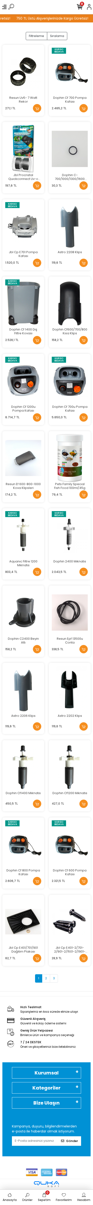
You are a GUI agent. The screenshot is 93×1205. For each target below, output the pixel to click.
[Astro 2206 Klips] (23, 690)
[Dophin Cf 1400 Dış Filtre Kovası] (23, 303)
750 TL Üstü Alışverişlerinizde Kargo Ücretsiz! (49, 18)
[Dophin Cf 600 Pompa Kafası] (70, 844)
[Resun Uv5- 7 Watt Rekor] (23, 72)
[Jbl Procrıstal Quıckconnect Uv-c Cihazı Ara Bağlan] (23, 149)
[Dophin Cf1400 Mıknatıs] (23, 767)
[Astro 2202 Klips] (70, 690)
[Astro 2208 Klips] (70, 226)
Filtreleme (36, 36)
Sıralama (57, 36)
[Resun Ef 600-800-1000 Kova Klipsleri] (23, 458)
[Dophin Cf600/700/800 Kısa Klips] (70, 303)
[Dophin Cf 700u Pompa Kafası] (70, 381)
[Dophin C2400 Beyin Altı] (23, 612)
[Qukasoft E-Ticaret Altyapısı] (46, 1184)
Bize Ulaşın (46, 1103)
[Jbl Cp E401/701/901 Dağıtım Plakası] (23, 922)
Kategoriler (46, 1087)
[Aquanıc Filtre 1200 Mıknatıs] (23, 535)
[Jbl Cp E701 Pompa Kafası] (23, 226)
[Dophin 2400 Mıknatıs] (70, 535)
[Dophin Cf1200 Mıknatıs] (70, 767)
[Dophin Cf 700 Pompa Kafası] (70, 72)
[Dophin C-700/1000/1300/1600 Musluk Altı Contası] (70, 149)
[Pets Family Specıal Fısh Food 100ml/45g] (70, 458)
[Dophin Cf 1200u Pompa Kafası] (23, 381)
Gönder (72, 1141)
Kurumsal (47, 1072)
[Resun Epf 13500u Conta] (70, 612)
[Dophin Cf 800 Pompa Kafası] (23, 844)
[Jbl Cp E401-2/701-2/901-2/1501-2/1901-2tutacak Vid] (70, 922)
